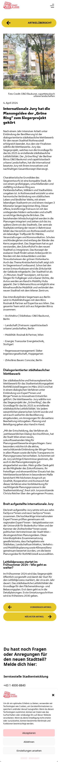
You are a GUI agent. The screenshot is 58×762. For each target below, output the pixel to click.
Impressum (34, 758)
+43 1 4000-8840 (14, 685)
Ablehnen (29, 741)
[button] (53, 695)
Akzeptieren (29, 732)
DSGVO (24, 758)
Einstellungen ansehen (29, 750)
